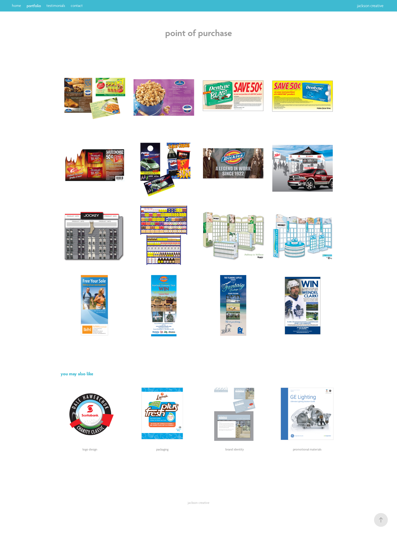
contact (77, 5)
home (16, 5)
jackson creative (370, 5)
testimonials (55, 5)
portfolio (34, 5)
